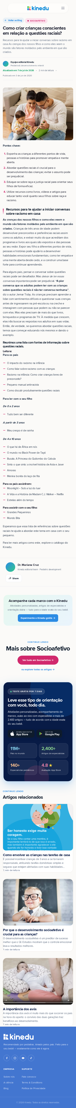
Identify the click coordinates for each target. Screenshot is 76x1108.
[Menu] (63, 8)
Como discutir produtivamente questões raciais (33, 390)
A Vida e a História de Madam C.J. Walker (30, 494)
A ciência (8, 1082)
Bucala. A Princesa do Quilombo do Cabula (31, 458)
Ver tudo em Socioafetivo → (38, 660)
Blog (6, 1088)
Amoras (11, 470)
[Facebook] (7, 1058)
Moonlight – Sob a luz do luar (23, 488)
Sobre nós (9, 1076)
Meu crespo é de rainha (20, 430)
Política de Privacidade (33, 1088)
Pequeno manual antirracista (23, 384)
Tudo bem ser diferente (20, 414)
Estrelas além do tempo (20, 500)
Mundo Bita (13, 518)
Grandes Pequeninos (19, 512)
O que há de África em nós (22, 447)
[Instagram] (15, 1058)
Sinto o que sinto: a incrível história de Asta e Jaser (35, 464)
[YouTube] (23, 1058)
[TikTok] (31, 1058)
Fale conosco (29, 1076)
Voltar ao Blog (15, 20)
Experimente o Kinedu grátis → (38, 618)
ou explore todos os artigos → (38, 669)
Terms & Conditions (32, 1082)
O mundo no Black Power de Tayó (26, 452)
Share (15, 578)
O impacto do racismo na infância (26, 363)
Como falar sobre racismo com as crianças (31, 369)
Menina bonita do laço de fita (23, 476)
